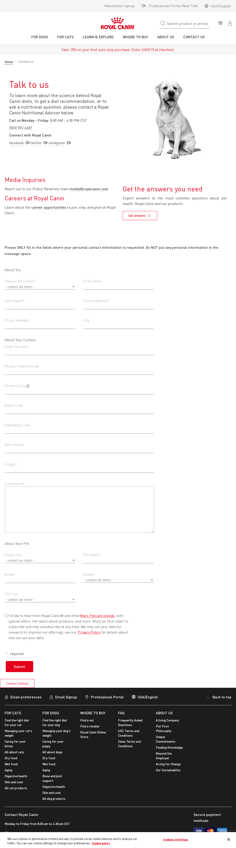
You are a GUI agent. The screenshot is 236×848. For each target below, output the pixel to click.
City (86, 320)
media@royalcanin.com (89, 189)
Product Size (15, 385)
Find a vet (87, 720)
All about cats (14, 752)
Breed (9, 574)
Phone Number (17, 320)
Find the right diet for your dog (54, 722)
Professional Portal (107, 697)
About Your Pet (17, 543)
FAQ (121, 713)
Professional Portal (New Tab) (173, 5)
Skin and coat (14, 782)
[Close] (229, 839)
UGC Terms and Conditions (128, 733)
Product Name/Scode (22, 366)
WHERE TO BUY (92, 713)
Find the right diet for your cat (17, 722)
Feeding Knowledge (169, 747)
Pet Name (91, 554)
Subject (11, 464)
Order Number (16, 346)
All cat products (16, 788)
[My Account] (230, 22)
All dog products (53, 799)
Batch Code (14, 405)
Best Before (14, 444)
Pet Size (11, 594)
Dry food (11, 758)
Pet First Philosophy (163, 728)
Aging (8, 770)
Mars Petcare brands (97, 615)
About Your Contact (20, 340)
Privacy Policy (89, 632)
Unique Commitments (165, 739)
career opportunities (48, 207)
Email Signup (66, 697)
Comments (13, 483)
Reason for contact (20, 281)
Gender (88, 574)
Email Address (94, 300)
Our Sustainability (168, 770)
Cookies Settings (17, 683)
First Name (92, 281)
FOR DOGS (50, 713)
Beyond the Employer (164, 755)
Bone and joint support (52, 778)
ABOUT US (164, 713)
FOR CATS (13, 713)
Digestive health (16, 776)
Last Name (13, 300)
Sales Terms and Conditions (129, 743)
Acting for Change (168, 764)
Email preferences (25, 697)
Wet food (11, 764)
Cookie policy (101, 843)
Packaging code (17, 425)
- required (16, 653)
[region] (118, 840)
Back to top (221, 697)
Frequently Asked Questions (130, 722)
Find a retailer (90, 726)
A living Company (167, 720)
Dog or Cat (13, 554)
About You (13, 269)
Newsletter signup (119, 5)
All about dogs (52, 752)
